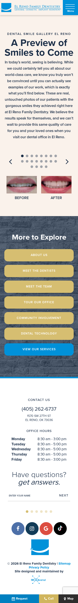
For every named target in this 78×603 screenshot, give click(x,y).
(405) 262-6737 (39, 409)
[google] (46, 528)
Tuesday (18, 444)
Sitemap (64, 563)
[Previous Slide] (10, 161)
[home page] (30, 7)
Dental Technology (39, 333)
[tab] (22, 156)
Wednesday (21, 449)
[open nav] (70, 7)
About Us (39, 255)
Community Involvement (39, 318)
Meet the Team (39, 286)
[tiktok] (60, 528)
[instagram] (32, 528)
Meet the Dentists (39, 271)
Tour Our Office (39, 302)
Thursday (19, 454)
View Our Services (39, 349)
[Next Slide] (67, 161)
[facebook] (17, 528)
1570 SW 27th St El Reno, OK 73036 (39, 418)
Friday (16, 459)
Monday (18, 439)
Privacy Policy (39, 567)
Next (63, 495)
